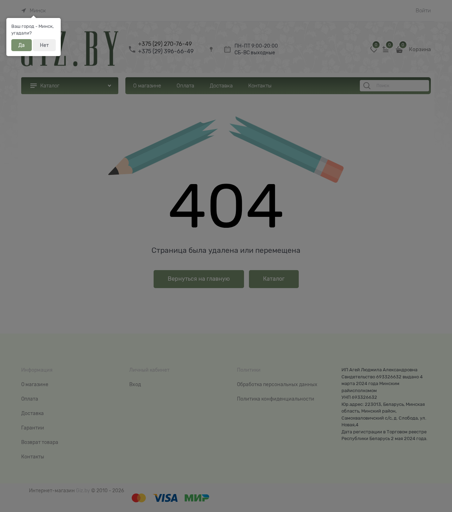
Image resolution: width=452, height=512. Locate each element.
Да (21, 45)
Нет (44, 45)
